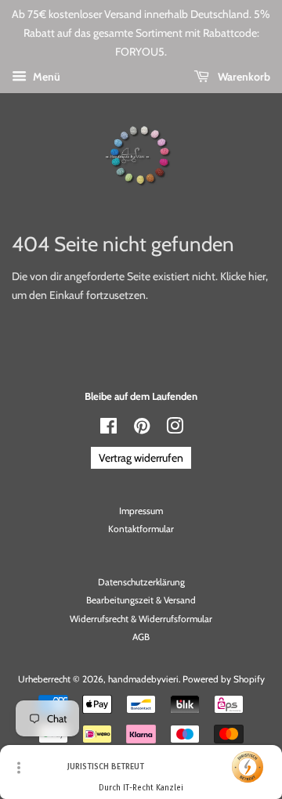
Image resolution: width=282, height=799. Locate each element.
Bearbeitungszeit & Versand (141, 600)
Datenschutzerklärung (141, 582)
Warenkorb (242, 77)
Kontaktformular (141, 529)
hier (257, 276)
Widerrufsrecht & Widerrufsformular (141, 619)
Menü (45, 77)
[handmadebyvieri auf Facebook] (108, 429)
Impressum (141, 511)
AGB (141, 637)
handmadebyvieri (143, 679)
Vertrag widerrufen (141, 458)
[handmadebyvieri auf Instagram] (174, 429)
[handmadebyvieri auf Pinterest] (141, 429)
